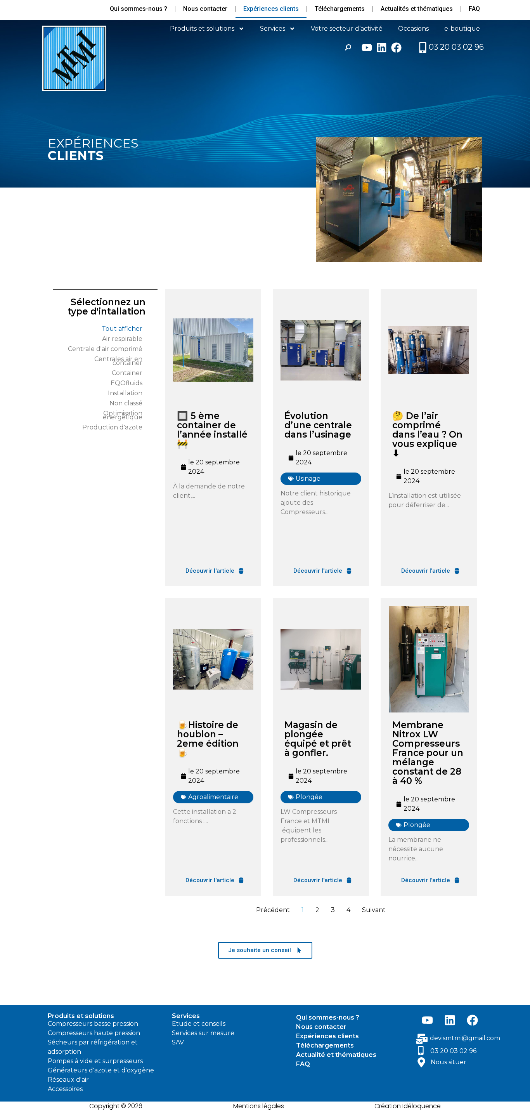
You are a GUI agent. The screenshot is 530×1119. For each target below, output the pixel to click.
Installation (125, 393)
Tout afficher (122, 328)
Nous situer (448, 1062)
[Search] (348, 47)
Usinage (308, 478)
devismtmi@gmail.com (465, 1038)
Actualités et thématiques (417, 8)
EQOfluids (126, 383)
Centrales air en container (118, 361)
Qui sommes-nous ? (138, 8)
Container (127, 373)
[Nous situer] (421, 1062)
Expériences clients (271, 8)
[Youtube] (367, 47)
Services (272, 28)
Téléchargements (340, 8)
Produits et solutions (202, 28)
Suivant (374, 910)
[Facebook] (396, 47)
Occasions (413, 28)
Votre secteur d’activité (347, 28)
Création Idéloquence (407, 1106)
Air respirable (122, 338)
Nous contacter (205, 8)
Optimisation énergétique (122, 415)
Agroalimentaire (213, 797)
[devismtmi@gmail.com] (422, 1038)
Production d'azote (112, 427)
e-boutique (462, 28)
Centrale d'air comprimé (105, 349)
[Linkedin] (381, 47)
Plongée (309, 797)
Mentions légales (258, 1106)
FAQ (474, 8)
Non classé (125, 403)
